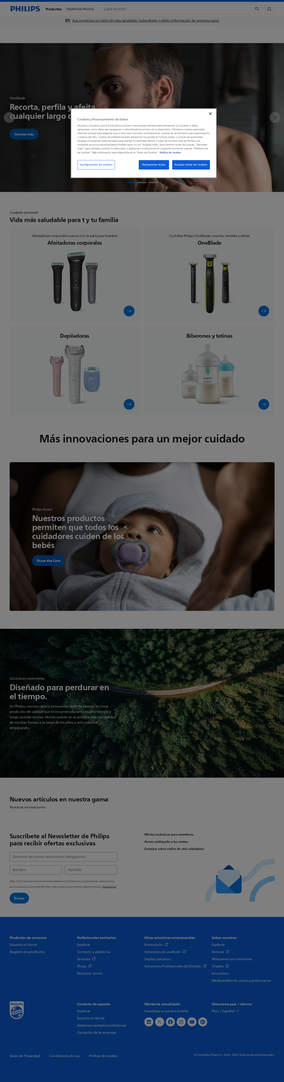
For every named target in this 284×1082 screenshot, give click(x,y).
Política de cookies (170, 152)
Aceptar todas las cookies (191, 165)
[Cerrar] (210, 114)
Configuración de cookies (96, 165)
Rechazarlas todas (153, 165)
